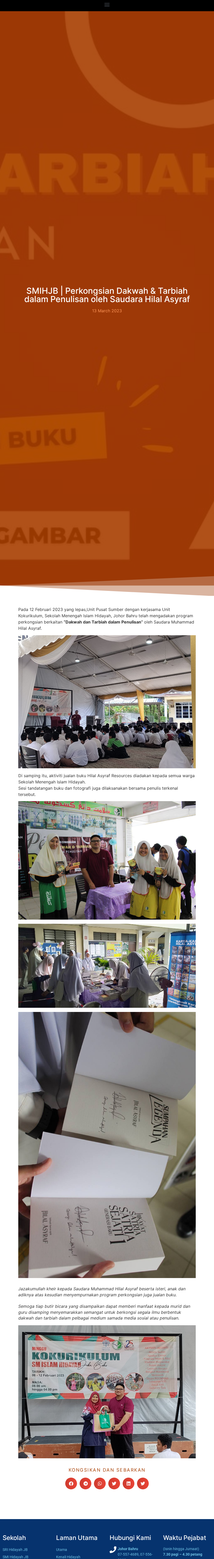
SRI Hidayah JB (15, 1550)
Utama (61, 1550)
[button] (107, 4)
